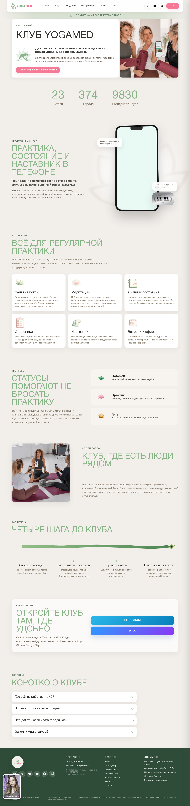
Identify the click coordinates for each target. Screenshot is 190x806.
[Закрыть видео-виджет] (18, 777)
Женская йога (111, 774)
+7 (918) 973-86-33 (74, 762)
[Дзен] (45, 774)
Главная (46, 6)
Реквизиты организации (155, 780)
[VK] (147, 6)
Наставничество (113, 778)
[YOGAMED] (21, 6)
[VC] (52, 774)
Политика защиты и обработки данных (159, 763)
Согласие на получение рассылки (160, 772)
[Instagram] (15, 774)
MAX (132, 631)
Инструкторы (88, 6)
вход (172, 6)
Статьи (115, 6)
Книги (103, 6)
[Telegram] (162, 6)
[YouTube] (154, 6)
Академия (71, 6)
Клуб (57, 6)
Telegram (132, 620)
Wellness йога (111, 770)
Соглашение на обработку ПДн (159, 768)
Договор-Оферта (152, 776)
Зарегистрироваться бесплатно (38, 70)
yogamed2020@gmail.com (77, 766)
